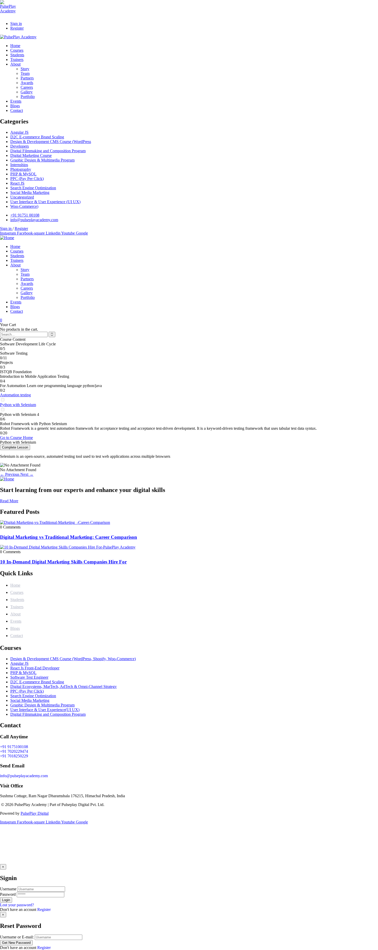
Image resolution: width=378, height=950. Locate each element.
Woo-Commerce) (24, 206)
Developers (19, 146)
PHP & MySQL (23, 174)
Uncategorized (22, 197)
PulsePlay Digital (35, 813)
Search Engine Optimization (33, 188)
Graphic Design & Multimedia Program (42, 160)
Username (8, 889)
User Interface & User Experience (45, 202)
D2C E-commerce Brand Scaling (37, 137)
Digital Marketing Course (31, 155)
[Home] (7, 238)
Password (8, 894)
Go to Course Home (16, 437)
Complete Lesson (15, 447)
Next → (26, 474)
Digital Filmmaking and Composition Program (48, 151)
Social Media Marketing (29, 192)
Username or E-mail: (17, 937)
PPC (27, 178)
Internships (19, 165)
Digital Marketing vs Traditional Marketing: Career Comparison (68, 537)
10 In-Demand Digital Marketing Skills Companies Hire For (63, 561)
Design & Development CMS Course (50, 141)
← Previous (10, 474)
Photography (20, 169)
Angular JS (19, 132)
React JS (17, 183)
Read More (9, 501)
